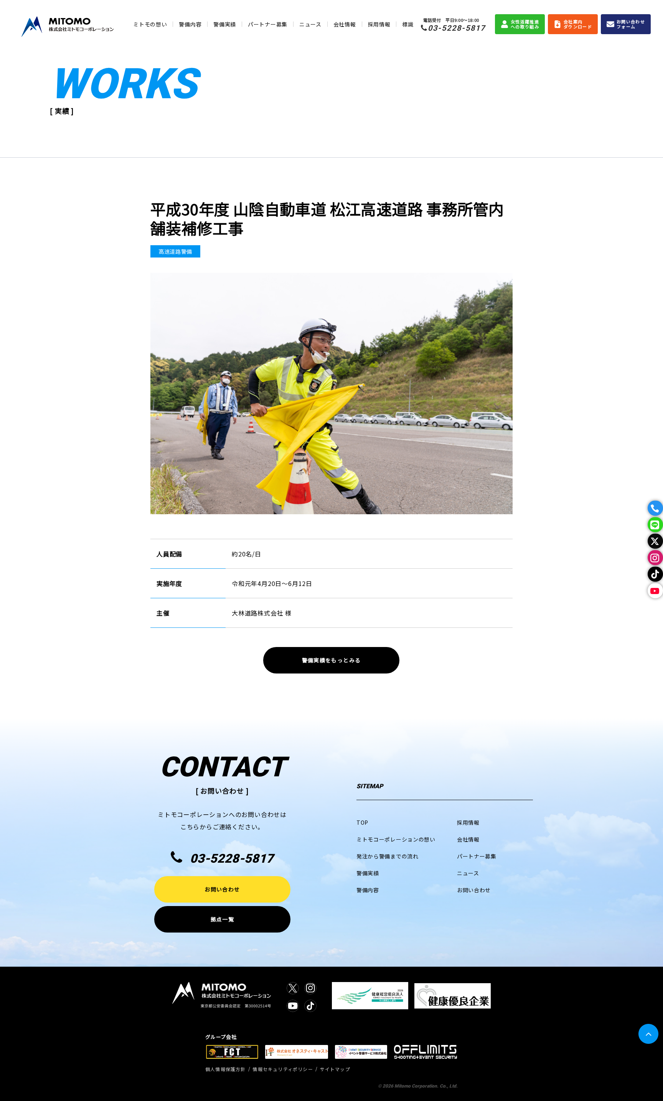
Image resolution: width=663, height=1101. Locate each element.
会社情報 (344, 24)
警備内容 (190, 24)
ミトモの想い (150, 24)
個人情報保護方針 (225, 1069)
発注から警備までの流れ (387, 856)
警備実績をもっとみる (331, 660)
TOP (362, 822)
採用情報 (379, 24)
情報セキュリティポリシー (282, 1069)
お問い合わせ (222, 889)
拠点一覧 (222, 919)
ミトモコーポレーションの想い (395, 839)
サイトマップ (335, 1069)
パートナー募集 (267, 24)
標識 (407, 24)
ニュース (310, 24)
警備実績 (224, 24)
